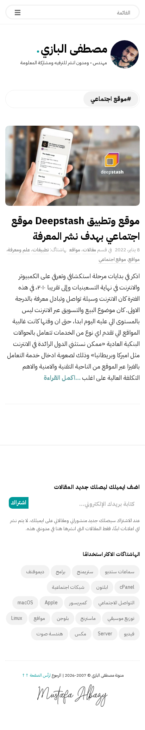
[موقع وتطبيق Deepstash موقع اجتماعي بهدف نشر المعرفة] (72, 166)
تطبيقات (40, 249)
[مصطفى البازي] (124, 54)
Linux (16, 618)
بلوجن (63, 618)
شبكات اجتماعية (68, 587)
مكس (80, 634)
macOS (25, 602)
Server (105, 634)
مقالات (89, 249)
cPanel (127, 587)
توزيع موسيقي (120, 618)
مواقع (74, 249)
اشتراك (18, 502)
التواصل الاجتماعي (116, 602)
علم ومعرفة (19, 249)
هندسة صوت (49, 634)
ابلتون (102, 587)
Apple (51, 602)
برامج (60, 571)
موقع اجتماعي (112, 259)
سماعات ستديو (119, 571)
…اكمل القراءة (63, 377)
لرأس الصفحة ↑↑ (36, 675)
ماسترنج (88, 618)
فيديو (129, 634)
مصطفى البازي (74, 48)
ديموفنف (35, 571)
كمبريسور (78, 602)
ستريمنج (85, 571)
